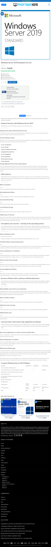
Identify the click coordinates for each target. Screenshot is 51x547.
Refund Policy (4, 509)
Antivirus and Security (5, 448)
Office (2, 460)
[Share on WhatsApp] (2, 107)
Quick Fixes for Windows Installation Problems (11, 535)
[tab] (22, 116)
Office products (4, 462)
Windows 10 (4, 478)
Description (22, 115)
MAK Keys (3, 457)
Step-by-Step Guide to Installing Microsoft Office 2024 (13, 528)
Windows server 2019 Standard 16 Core (18, 103)
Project (2, 465)
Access (2, 443)
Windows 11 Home (6, 482)
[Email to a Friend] (9, 107)
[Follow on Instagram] (17, 435)
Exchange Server (5, 476)
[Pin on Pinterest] (11, 107)
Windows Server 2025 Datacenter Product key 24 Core (25, 416)
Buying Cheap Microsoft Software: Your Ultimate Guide (13, 533)
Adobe (2, 445)
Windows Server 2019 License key (17, 101)
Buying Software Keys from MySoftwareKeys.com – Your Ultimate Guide (16, 538)
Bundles (2, 453)
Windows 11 (4, 480)
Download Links (4, 514)
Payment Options (4, 504)
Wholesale (3, 472)
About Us (3, 497)
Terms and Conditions (5, 511)
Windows (7, 60)
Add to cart (12, 82)
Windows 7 (4, 485)
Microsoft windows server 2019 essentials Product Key (8, 416)
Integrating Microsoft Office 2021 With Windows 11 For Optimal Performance (18, 523)
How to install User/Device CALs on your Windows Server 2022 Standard (16, 531)
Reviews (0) (29, 115)
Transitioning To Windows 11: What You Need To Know (13, 526)
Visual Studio (3, 469)
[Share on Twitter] (7, 107)
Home (2, 60)
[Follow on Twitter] (19, 435)
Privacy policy (4, 506)
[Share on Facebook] (4, 107)
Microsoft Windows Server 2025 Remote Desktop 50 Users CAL (42, 416)
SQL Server (3, 467)
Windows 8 (4, 487)
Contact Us (3, 499)
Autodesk (3, 450)
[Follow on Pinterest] (21, 435)
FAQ (2, 502)
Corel (2, 455)
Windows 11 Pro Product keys (8, 484)
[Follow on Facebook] (15, 435)
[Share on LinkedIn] (13, 107)
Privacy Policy (38, 545)
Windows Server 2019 (7, 103)
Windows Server (14, 60)
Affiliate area (4, 516)
